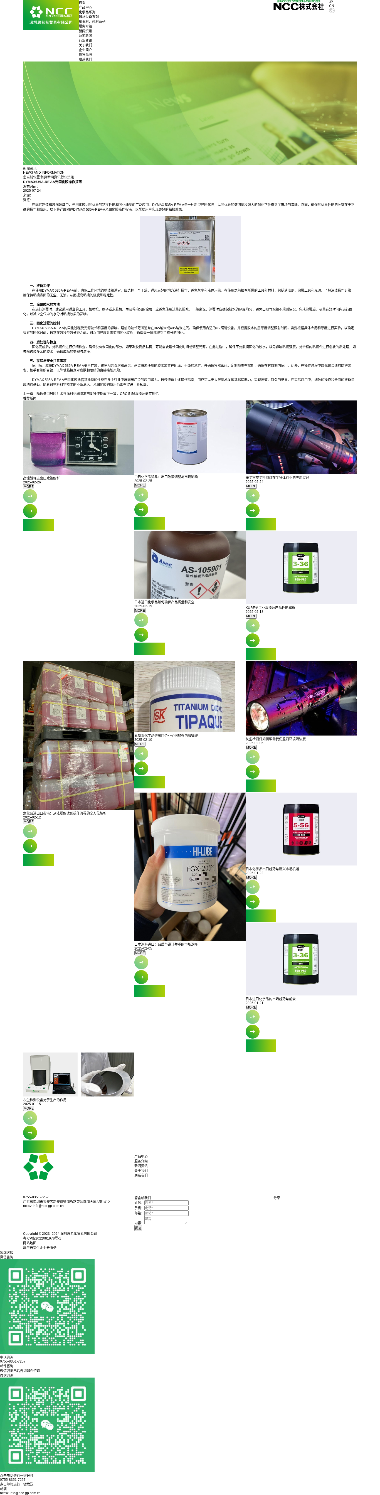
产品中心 (85, 7)
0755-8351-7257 (13, 1480)
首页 (82, 3)
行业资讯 (85, 41)
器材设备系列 (89, 17)
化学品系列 (87, 12)
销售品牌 (85, 55)
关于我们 (85, 45)
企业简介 (85, 50)
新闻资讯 (85, 31)
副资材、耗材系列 (92, 22)
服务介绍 (85, 26)
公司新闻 (85, 36)
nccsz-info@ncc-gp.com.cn (20, 1493)
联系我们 (85, 60)
